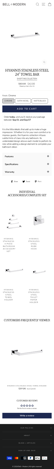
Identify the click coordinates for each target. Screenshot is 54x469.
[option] (27, 37)
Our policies (27, 428)
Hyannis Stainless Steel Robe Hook (34, 244)
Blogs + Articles (27, 443)
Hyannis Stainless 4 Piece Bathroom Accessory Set (9, 245)
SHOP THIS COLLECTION (27, 79)
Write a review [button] (27, 415)
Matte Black (40, 101)
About (27, 435)
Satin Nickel (23, 101)
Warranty (9, 172)
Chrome (8, 101)
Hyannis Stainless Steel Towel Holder (8, 295)
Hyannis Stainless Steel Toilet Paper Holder (34, 296)
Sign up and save (27, 450)
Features (9, 156)
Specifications (11, 164)
